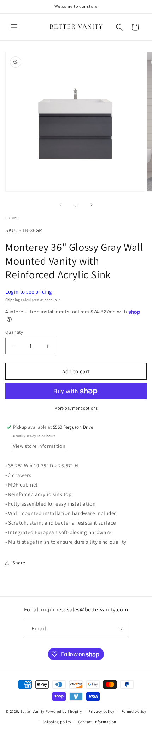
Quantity (14, 332)
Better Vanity (32, 710)
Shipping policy (57, 721)
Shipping (12, 299)
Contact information (97, 721)
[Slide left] (60, 204)
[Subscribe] (120, 629)
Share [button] (18, 563)
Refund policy (133, 711)
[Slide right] (91, 204)
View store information (39, 446)
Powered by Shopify (64, 710)
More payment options (76, 408)
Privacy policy (101, 711)
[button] (14, 27)
